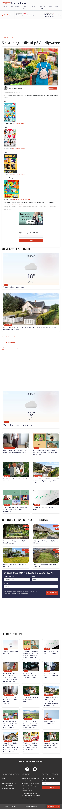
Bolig (11, 6)
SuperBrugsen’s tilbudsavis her (21, 199)
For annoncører (6, 781)
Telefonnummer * (9, 576)
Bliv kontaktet (52, 593)
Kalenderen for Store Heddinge (30, 783)
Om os (3, 778)
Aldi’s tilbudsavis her (18, 123)
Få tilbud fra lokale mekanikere (31, 795)
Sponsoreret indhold (28, 798)
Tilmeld (31, 240)
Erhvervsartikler (26, 788)
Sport (50, 6)
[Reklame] (31, 218)
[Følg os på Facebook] (27, 769)
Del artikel (51, 88)
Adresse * (6, 583)
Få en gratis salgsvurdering (29, 793)
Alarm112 (5, 6)
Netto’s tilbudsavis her (18, 174)
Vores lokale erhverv (28, 781)
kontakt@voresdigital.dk (18, 204)
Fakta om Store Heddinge (29, 786)
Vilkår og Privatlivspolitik (9, 783)
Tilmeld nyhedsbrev (53, 806)
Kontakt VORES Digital (8, 786)
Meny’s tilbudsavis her (18, 149)
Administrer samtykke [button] (8, 788)
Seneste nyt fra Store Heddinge (30, 778)
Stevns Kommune (27, 791)
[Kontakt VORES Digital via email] (35, 769)
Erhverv (17, 6)
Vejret (56, 6)
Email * (34, 576)
